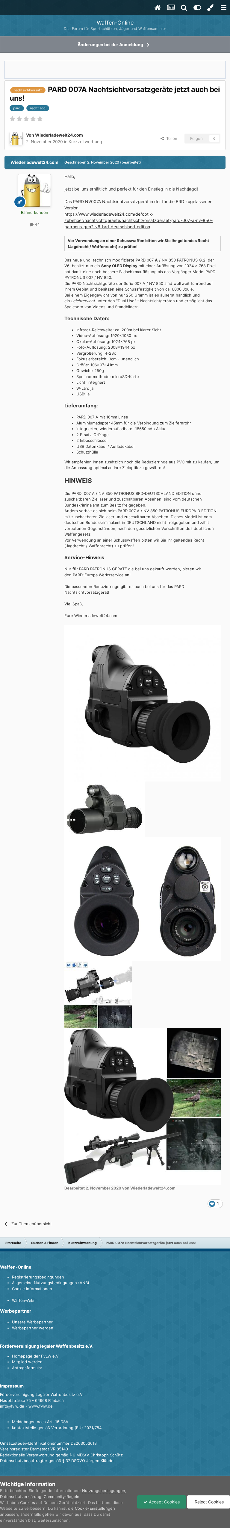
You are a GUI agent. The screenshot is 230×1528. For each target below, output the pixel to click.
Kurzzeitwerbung (85, 141)
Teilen (170, 138)
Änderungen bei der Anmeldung (110, 44)
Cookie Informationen (32, 1288)
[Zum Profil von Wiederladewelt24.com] (16, 138)
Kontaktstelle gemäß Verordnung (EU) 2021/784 (57, 1427)
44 (37, 224)
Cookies (27, 1502)
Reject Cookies (208, 1501)
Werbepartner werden (32, 1328)
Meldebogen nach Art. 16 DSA (40, 1421)
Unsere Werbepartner (32, 1322)
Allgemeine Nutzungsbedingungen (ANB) (50, 1282)
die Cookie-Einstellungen (91, 1508)
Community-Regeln (61, 1496)
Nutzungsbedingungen (103, 1490)
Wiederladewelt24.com (59, 134)
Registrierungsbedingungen (38, 1277)
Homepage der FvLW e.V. (36, 1356)
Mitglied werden (27, 1361)
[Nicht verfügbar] (142, 702)
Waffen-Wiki (23, 1300)
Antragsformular (27, 1367)
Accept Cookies (164, 1501)
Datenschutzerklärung (20, 1496)
